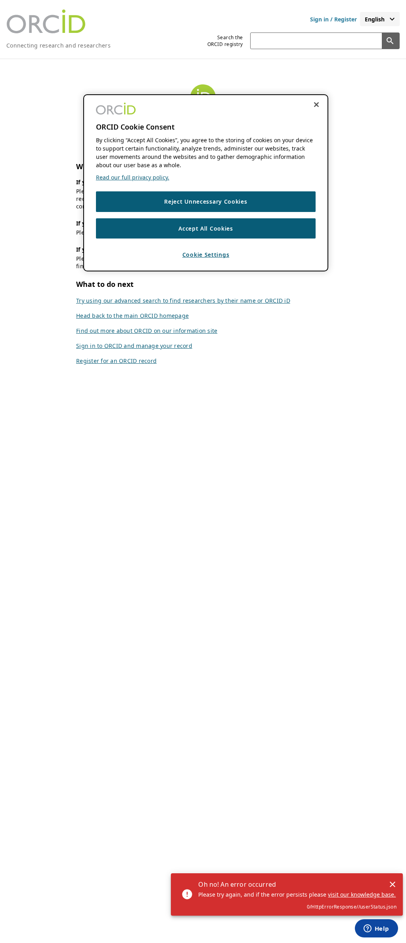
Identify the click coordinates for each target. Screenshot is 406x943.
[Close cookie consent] (316, 104)
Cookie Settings (206, 254)
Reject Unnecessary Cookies (205, 201)
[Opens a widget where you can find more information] (376, 929)
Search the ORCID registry (225, 41)
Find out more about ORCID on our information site (146, 330)
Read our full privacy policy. (132, 177)
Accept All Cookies (205, 228)
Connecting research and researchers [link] (58, 45)
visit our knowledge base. (362, 894)
